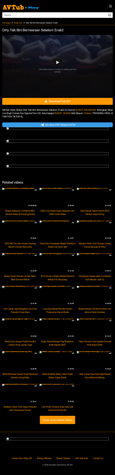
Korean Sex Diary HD (22, 458)
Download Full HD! (59, 101)
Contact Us (98, 458)
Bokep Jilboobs (44, 458)
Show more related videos (57, 420)
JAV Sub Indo (81, 458)
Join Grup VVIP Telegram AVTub (60, 124)
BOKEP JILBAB (63, 113)
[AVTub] (21, 7)
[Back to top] (107, 466)
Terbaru (87, 113)
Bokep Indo (18, 22)
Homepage (6, 22)
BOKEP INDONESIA (86, 109)
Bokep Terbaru (63, 458)
